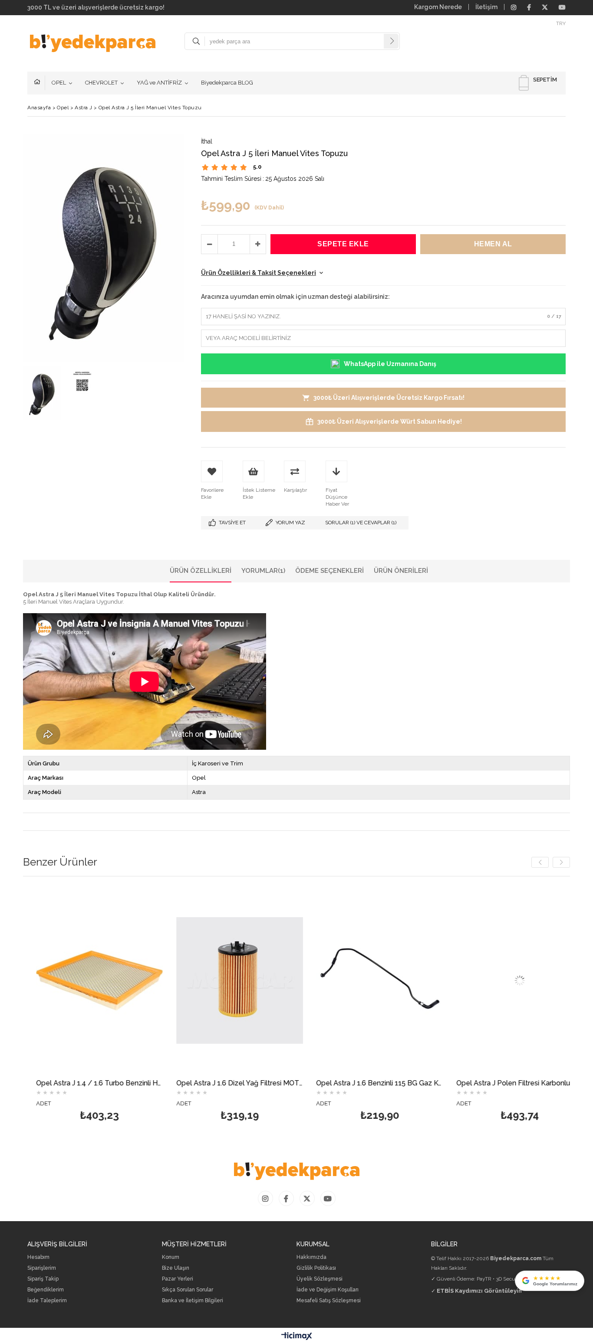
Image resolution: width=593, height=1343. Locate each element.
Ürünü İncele (86, 1006)
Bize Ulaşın (175, 1268)
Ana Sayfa (39, 82)
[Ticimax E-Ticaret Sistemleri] (296, 1336)
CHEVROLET (101, 82)
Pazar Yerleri (177, 1279)
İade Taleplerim (47, 1301)
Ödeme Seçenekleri (329, 571)
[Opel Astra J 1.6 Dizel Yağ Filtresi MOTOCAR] (195, 980)
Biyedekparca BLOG (227, 82)
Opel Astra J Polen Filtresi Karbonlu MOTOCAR (475, 1083)
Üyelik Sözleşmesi (319, 1279)
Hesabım (38, 1257)
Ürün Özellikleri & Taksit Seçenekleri (258, 272)
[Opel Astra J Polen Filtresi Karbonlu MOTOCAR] (475, 980)
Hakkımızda (311, 1257)
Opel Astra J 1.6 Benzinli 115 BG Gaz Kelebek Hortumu (335, 1083)
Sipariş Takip (43, 1279)
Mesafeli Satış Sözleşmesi (328, 1301)
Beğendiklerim (45, 1290)
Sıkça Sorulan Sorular (187, 1290)
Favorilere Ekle (55, 1006)
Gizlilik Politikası (316, 1268)
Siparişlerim (41, 1268)
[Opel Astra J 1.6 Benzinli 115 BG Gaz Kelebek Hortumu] (335, 980)
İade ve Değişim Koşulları (327, 1290)
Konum (170, 1257)
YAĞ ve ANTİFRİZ (159, 82)
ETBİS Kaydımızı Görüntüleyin (479, 1290)
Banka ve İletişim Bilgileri (192, 1301)
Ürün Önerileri (401, 571)
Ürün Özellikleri (200, 571)
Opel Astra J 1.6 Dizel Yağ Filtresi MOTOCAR (195, 1083)
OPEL (59, 82)
